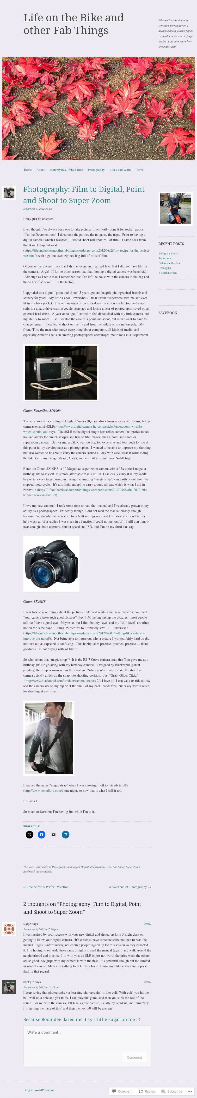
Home (28, 169)
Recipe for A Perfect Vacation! (46, 887)
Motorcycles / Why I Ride (66, 169)
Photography (96, 169)
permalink (45, 871)
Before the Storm (168, 253)
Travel (140, 169)
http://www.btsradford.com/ (43, 790)
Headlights (165, 268)
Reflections (165, 258)
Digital (85, 867)
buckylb (28, 982)
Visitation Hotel (168, 272)
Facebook (168, 313)
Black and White (120, 169)
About (41, 169)
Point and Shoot (115, 867)
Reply (147, 923)
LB (50, 208)
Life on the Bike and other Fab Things (74, 24)
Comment (134, 1057)
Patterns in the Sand (170, 263)
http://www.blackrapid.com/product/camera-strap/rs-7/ (62, 680)
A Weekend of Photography (130, 887)
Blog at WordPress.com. (40, 1090)
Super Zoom (133, 867)
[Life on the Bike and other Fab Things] (98, 108)
